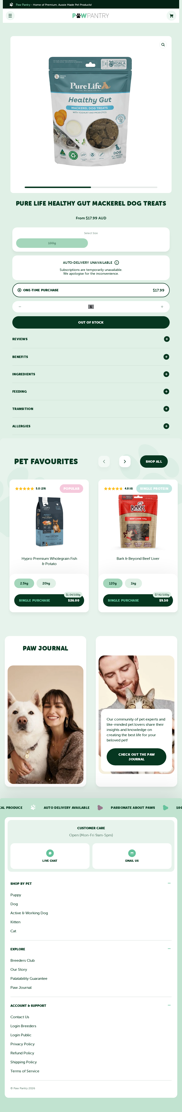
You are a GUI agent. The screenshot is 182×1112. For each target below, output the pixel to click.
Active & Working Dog (29, 912)
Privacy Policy (22, 1043)
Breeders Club (22, 960)
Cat (13, 930)
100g (52, 243)
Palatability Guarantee (28, 978)
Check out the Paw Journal (136, 756)
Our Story (18, 969)
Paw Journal (21, 987)
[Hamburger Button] (10, 15)
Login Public (21, 1034)
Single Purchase (49, 598)
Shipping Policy (23, 1062)
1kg (133, 583)
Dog (14, 903)
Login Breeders (23, 1025)
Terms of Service (24, 1071)
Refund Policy (22, 1053)
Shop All (154, 461)
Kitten (15, 921)
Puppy (15, 894)
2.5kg (24, 583)
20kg (46, 583)
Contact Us (19, 1016)
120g (113, 583)
